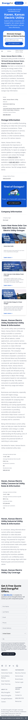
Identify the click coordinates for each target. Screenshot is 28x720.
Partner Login (19, 682)
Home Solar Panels (6, 673)
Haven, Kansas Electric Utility (19, 51)
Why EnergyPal (5, 692)
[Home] (2, 51)
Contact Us (18, 695)
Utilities (9, 51)
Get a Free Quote (14, 43)
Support (17, 692)
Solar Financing (5, 684)
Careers (3, 702)
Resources (18, 701)
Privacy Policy (5, 711)
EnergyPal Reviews (6, 698)
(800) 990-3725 (8, 595)
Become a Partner (20, 673)
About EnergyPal (6, 695)
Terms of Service (14, 711)
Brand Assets (19, 679)
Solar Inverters (5, 681)
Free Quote (19, 3)
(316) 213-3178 (13, 157)
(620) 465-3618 (6, 114)
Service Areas (19, 676)
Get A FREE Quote (14, 203)
